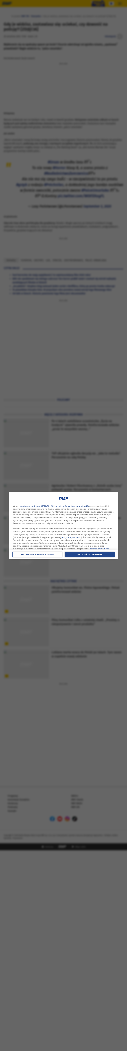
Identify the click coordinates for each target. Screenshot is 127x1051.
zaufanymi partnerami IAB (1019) (36, 506)
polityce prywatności (71, 537)
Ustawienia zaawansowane (37, 554)
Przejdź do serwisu (89, 554)
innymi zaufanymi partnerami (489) (72, 506)
